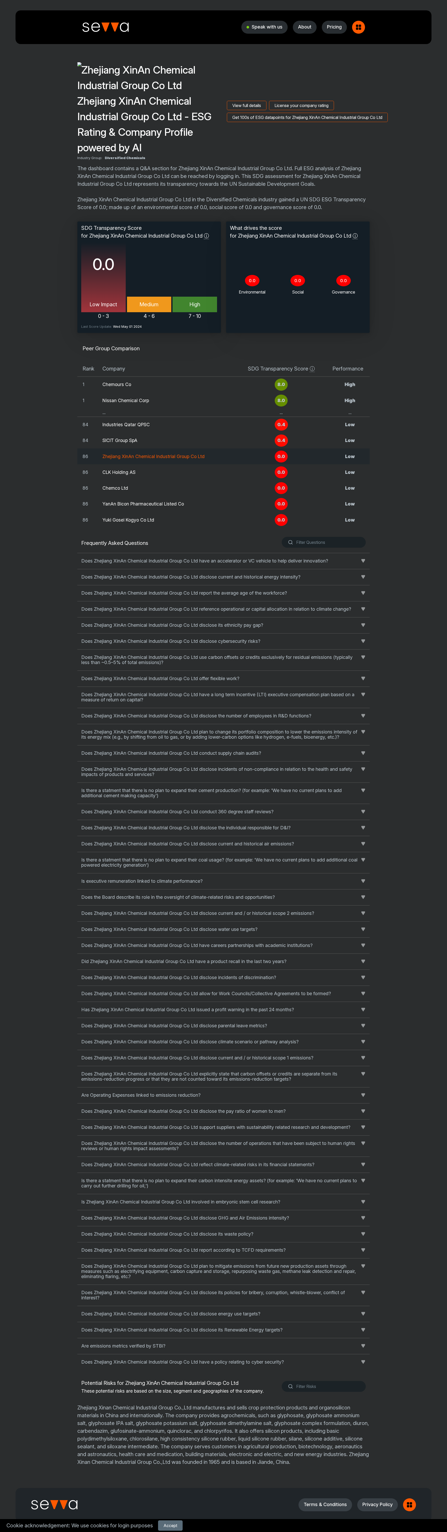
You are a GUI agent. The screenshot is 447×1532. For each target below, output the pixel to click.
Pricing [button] (334, 27)
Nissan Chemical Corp (125, 400)
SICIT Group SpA (119, 440)
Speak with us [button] (267, 27)
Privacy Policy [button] (377, 1504)
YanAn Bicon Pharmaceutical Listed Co (143, 504)
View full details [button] (246, 105)
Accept (170, 1525)
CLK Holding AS (119, 472)
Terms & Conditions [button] (325, 1504)
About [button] (304, 27)
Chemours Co (116, 384)
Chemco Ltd (115, 488)
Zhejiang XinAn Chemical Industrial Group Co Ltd (153, 456)
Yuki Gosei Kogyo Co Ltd (128, 520)
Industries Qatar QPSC (126, 424)
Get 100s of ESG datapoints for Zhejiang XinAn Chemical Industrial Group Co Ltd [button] (307, 117)
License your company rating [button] (301, 105)
